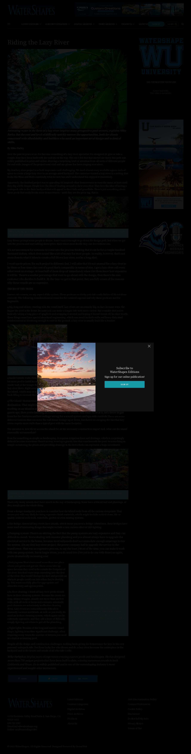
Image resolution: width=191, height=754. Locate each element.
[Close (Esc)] (149, 347)
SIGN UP (124, 384)
